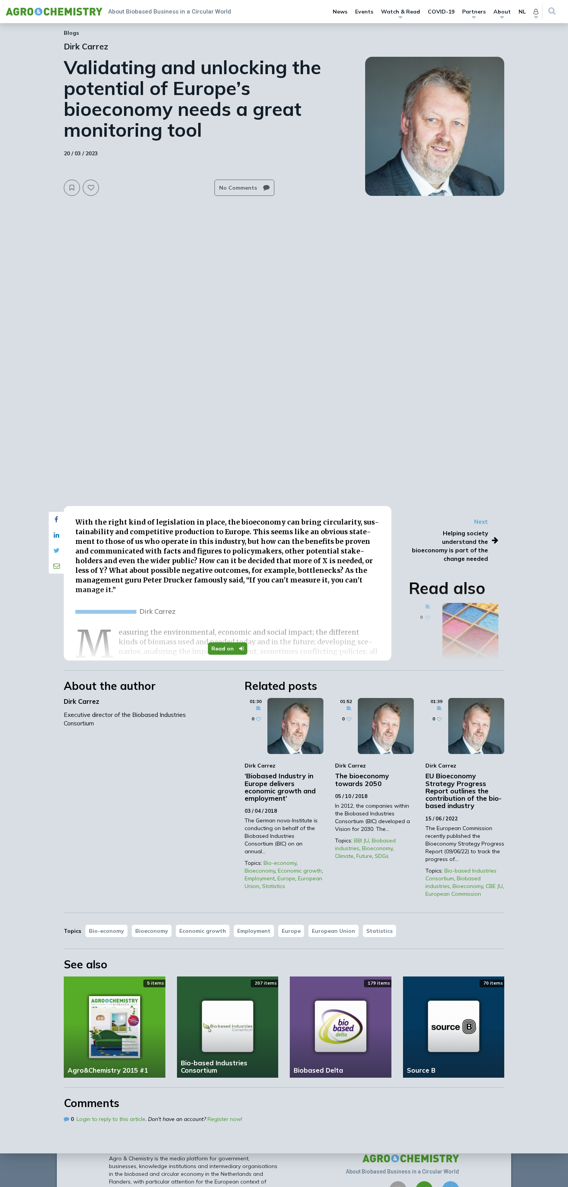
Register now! (224, 1119)
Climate (344, 855)
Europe (286, 878)
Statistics (273, 886)
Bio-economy (280, 862)
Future (364, 855)
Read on (223, 648)
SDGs (382, 855)
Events (364, 11)
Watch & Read (400, 11)
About (502, 11)
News (340, 11)
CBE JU (494, 886)
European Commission (453, 893)
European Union (333, 930)
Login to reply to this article (111, 1119)
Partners (474, 11)
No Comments (238, 187)
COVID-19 (441, 11)
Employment (260, 878)
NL (522, 11)
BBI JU (361, 840)
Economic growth (300, 870)
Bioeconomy (260, 870)
